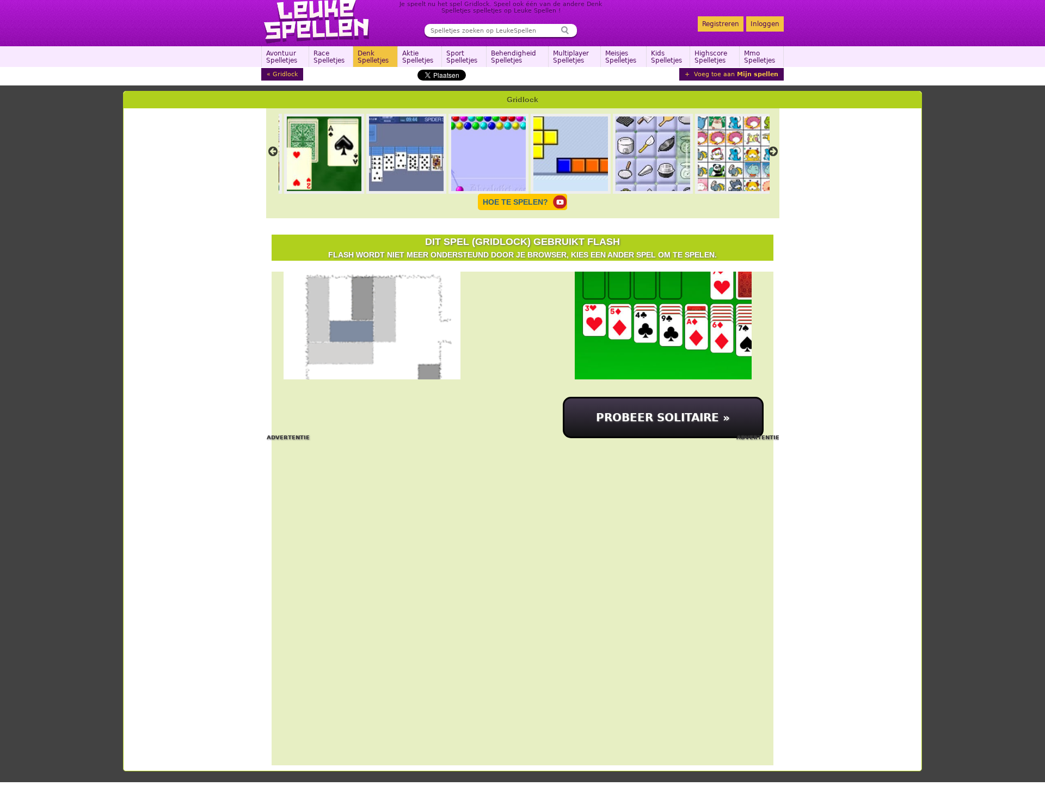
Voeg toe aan (735, 74)
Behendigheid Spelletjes (513, 57)
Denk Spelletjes (373, 57)
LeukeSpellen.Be (317, 22)
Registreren (720, 24)
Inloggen (765, 24)
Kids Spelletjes (666, 57)
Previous (273, 151)
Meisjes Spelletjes (620, 57)
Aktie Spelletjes (417, 57)
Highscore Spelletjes (710, 57)
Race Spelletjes (329, 57)
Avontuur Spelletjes (281, 57)
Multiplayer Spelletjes (571, 57)
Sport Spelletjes (461, 57)
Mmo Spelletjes (759, 57)
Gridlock (285, 74)
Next (773, 151)
